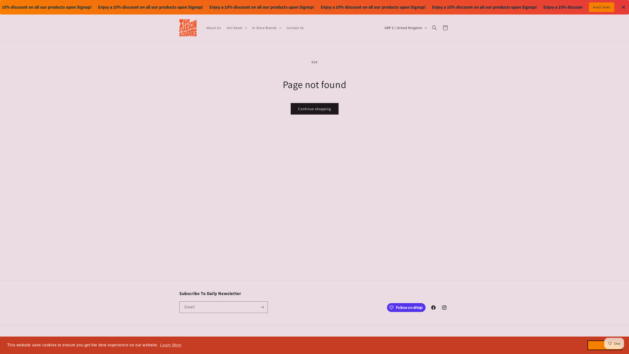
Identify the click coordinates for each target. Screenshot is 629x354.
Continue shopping (314, 108)
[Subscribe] (262, 307)
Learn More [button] (171, 345)
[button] (236, 28)
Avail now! (601, 7)
